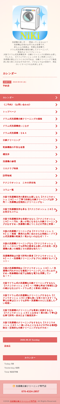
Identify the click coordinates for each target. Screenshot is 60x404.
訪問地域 (7, 175)
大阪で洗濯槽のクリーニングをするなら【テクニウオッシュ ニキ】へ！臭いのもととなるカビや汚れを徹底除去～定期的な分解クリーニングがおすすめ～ (29, 325)
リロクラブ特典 (10, 168)
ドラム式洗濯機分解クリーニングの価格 (22, 119)
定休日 (7, 346)
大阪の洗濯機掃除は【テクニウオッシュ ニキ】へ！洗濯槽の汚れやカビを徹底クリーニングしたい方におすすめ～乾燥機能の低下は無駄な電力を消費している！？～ (29, 272)
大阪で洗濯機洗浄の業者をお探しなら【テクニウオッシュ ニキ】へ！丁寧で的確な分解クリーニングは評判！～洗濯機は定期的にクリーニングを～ (29, 199)
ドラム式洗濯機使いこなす (16, 126)
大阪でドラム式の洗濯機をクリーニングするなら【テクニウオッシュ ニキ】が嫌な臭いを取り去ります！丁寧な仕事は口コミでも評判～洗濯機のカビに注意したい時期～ (29, 299)
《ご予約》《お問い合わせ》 (17, 104)
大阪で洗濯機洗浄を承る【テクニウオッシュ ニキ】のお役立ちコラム (29, 210)
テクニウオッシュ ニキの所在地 (19, 182)
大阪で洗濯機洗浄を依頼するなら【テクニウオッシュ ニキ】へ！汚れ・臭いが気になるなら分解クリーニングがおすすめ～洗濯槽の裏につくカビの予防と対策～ (29, 221)
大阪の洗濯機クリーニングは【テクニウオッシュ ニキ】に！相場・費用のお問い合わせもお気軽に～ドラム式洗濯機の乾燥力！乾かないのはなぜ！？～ (29, 233)
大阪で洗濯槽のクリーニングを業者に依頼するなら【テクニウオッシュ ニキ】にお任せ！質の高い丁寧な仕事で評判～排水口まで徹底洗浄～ (29, 313)
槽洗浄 (6, 154)
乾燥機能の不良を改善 (14, 147)
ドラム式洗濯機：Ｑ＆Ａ (15, 133)
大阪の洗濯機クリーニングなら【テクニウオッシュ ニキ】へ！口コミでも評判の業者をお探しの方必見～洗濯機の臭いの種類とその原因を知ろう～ (29, 246)
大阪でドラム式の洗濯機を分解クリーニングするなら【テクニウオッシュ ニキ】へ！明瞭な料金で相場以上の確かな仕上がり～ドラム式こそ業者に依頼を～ (29, 285)
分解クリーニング (11, 140)
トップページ (9, 111)
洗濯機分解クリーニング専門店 (23, 401)
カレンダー (8, 97)
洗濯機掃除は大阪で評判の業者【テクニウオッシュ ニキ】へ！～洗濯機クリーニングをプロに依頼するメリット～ (29, 258)
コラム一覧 (8, 190)
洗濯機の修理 (9, 161)
